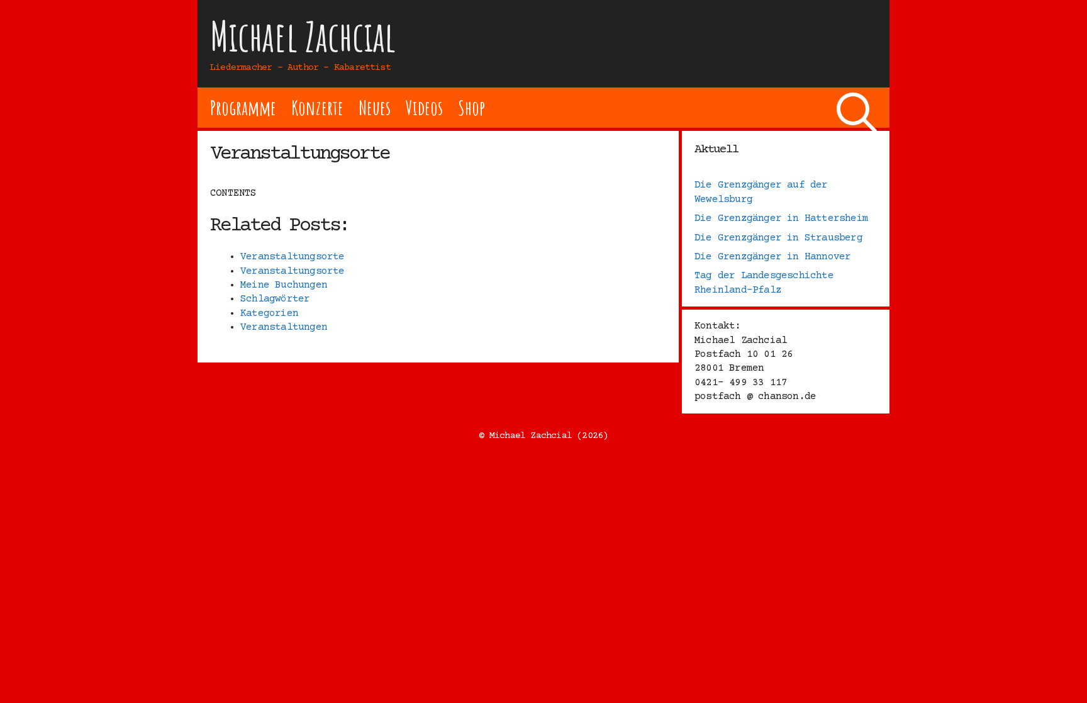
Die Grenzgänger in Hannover (772, 256)
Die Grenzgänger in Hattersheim (781, 218)
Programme (243, 107)
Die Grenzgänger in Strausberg (778, 238)
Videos (424, 107)
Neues (375, 107)
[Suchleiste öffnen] (856, 107)
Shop (471, 107)
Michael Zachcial (303, 36)
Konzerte (317, 107)
